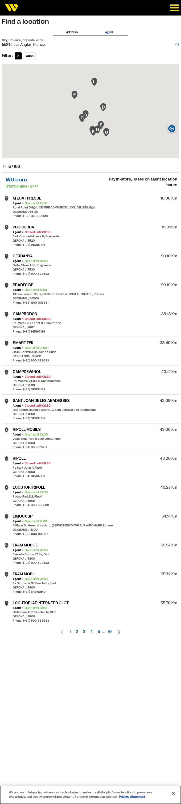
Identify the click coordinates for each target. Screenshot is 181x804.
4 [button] (91, 632)
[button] (118, 632)
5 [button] (99, 632)
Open (29, 56)
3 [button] (84, 632)
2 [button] (77, 632)
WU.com (16, 180)
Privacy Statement (132, 796)
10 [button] (110, 632)
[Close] (173, 793)
